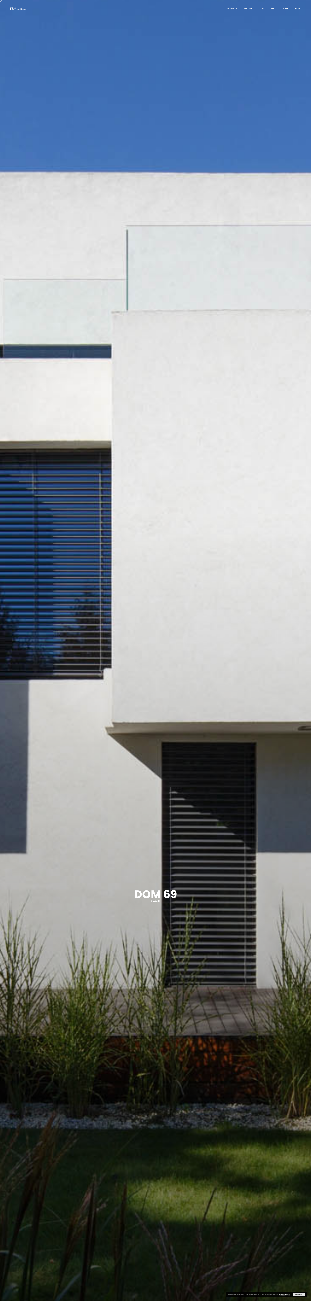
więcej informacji (284, 1295)
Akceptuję (298, 1294)
